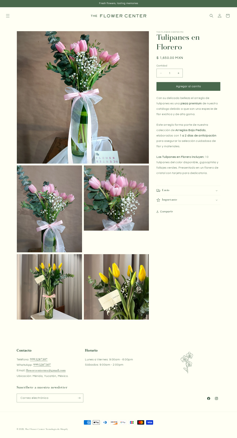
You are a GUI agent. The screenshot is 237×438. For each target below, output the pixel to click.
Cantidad (161, 65)
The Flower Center (35, 429)
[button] (8, 16)
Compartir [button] (166, 211)
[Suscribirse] (79, 398)
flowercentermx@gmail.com (46, 370)
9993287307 (39, 359)
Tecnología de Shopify (57, 429)
